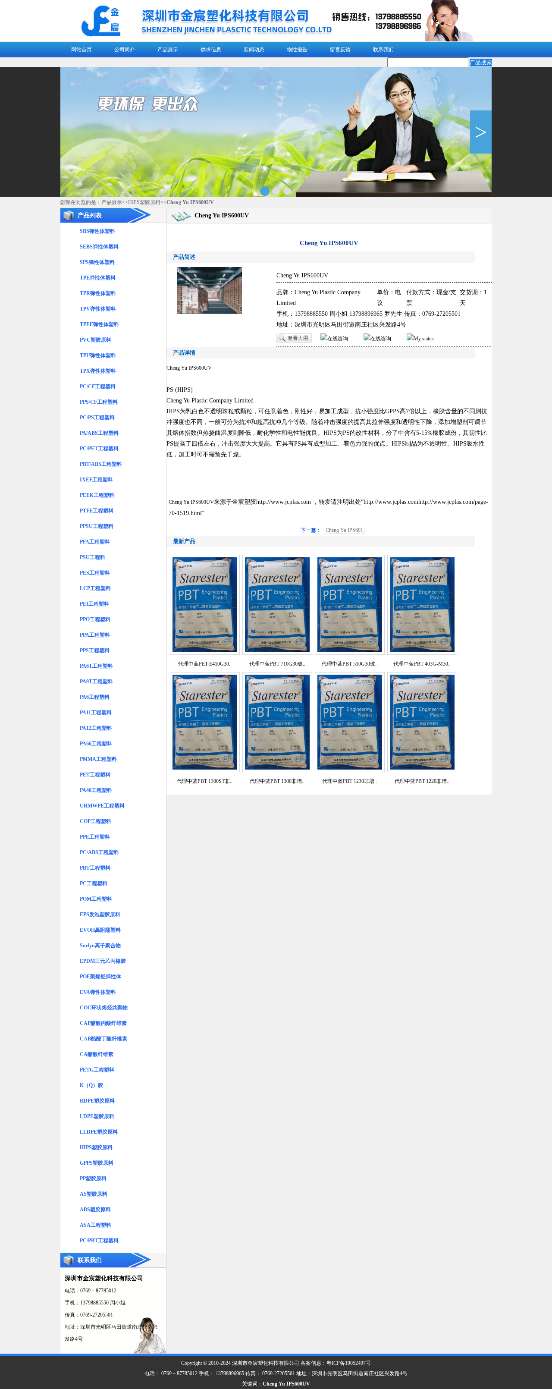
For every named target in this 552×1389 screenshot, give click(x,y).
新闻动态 (254, 50)
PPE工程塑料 (95, 837)
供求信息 (211, 50)
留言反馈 (340, 50)
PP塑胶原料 (93, 1178)
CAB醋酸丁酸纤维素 (103, 1039)
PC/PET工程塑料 (99, 449)
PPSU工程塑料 (96, 526)
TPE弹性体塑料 (98, 278)
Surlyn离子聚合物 (100, 946)
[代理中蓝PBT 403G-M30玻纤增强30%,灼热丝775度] (422, 653)
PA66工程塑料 (96, 744)
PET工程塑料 (95, 775)
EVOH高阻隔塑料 (100, 930)
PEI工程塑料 (94, 604)
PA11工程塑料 (96, 713)
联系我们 (383, 50)
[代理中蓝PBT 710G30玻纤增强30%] (277, 653)
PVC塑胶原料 (95, 340)
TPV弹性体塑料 (98, 309)
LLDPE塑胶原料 (99, 1132)
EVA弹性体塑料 (98, 992)
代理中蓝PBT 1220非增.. (422, 781)
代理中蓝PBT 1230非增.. (349, 781)
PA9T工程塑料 (96, 682)
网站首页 (81, 50)
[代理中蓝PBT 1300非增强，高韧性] (277, 770)
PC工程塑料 (93, 883)
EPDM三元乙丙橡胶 (103, 961)
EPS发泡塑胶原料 (100, 914)
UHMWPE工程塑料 (102, 806)
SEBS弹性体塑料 (99, 247)
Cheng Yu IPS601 (344, 530)
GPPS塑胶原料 (96, 1163)
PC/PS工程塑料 (97, 418)
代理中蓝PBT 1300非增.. (277, 781)
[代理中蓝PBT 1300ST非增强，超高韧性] (205, 770)
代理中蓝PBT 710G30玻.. (277, 664)
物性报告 (297, 50)
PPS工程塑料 (95, 650)
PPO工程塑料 (95, 619)
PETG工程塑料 (97, 1070)
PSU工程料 (92, 557)
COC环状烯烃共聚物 (104, 1008)
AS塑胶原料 (93, 1194)
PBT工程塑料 (95, 868)
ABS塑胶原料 (95, 1210)
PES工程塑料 (95, 573)
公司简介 (124, 50)
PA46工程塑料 (96, 790)
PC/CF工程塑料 (98, 386)
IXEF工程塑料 (96, 480)
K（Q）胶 (91, 1085)
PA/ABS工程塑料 (99, 433)
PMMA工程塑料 (98, 759)
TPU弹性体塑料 (98, 355)
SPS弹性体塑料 (97, 262)
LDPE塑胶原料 (97, 1116)
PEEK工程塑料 (97, 495)
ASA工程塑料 (95, 1225)
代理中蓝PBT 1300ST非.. (204, 781)
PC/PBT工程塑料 (99, 1241)
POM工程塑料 (96, 899)
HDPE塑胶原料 (97, 1101)
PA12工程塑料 (96, 728)
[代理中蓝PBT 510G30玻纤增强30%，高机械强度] (350, 653)
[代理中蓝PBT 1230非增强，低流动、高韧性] (350, 770)
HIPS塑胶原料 (144, 202)
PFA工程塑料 (95, 542)
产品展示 (167, 50)
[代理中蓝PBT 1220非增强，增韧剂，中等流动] (422, 770)
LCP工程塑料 (95, 588)
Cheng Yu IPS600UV (189, 368)
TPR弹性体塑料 (98, 293)
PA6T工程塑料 (96, 666)
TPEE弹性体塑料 (99, 324)
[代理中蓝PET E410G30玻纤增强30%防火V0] (205, 653)
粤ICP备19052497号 (348, 1363)
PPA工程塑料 (95, 635)
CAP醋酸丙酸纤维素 (103, 1023)
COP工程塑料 (95, 821)
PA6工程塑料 (95, 697)
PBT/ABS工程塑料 (101, 464)
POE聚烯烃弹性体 (100, 977)
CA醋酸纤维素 (96, 1054)
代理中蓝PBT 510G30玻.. (350, 664)
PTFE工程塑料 (96, 511)
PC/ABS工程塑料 (99, 852)
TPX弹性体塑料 (98, 371)
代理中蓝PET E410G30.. (205, 664)
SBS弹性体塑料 (97, 231)
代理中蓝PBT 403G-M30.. (422, 664)
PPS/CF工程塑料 (99, 402)
